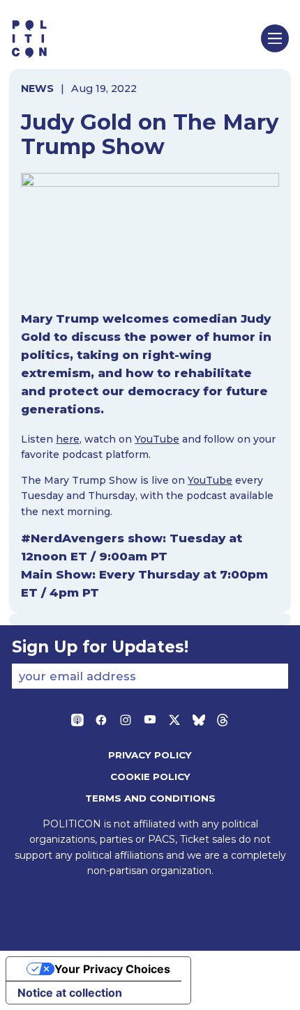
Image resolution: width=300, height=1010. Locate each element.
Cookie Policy (150, 776)
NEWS (37, 88)
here (68, 439)
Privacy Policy (150, 754)
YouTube (157, 439)
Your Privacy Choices (112, 969)
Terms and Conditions (150, 798)
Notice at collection (69, 993)
